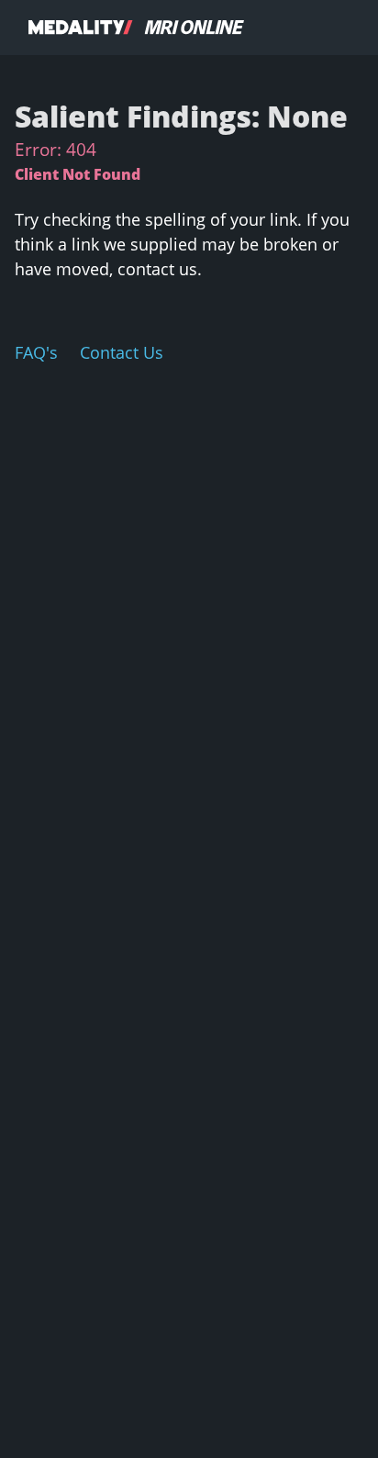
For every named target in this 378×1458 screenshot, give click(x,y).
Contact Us (121, 352)
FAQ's (36, 352)
